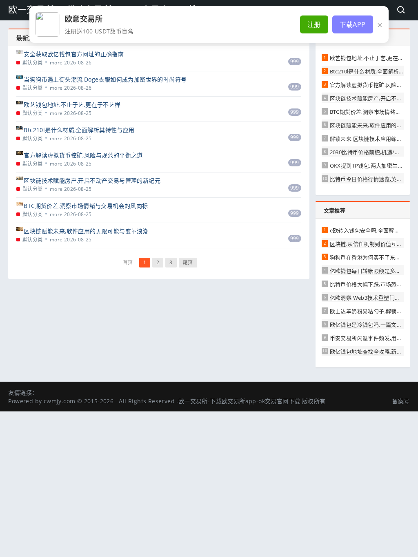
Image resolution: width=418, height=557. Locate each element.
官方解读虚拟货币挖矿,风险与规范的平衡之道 (83, 155)
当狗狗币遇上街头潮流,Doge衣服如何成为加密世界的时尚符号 (105, 79)
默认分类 (32, 62)
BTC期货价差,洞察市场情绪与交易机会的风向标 (86, 206)
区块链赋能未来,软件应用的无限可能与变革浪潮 (86, 231)
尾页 (188, 262)
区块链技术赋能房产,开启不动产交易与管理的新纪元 (92, 180)
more (56, 62)
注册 (314, 24)
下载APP (353, 24)
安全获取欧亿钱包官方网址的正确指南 (74, 54)
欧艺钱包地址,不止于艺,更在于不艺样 (72, 104)
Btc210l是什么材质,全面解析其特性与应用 (79, 130)
